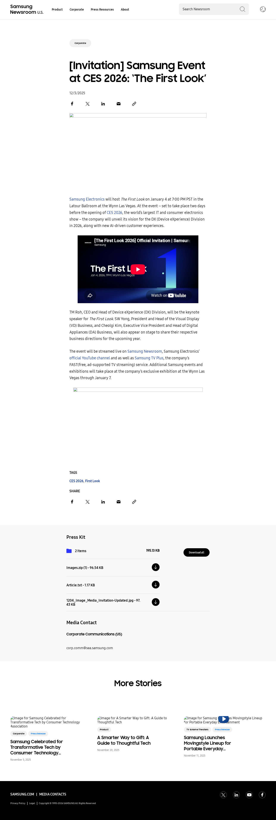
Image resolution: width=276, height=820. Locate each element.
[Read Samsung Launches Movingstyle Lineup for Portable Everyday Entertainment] (223, 720)
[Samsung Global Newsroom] (263, 9)
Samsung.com (22, 794)
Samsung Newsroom (144, 351)
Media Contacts (52, 794)
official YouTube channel (89, 358)
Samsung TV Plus (149, 358)
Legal (32, 803)
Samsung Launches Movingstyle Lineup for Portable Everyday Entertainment (207, 743)
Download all (196, 552)
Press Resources (102, 9)
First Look (92, 481)
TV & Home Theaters (198, 729)
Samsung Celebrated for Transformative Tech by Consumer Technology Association (36, 747)
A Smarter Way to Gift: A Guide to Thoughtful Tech (124, 740)
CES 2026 (114, 212)
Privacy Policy (17, 803)
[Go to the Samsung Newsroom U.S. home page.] (27, 10)
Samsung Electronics (87, 199)
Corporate (77, 9)
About (125, 9)
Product (57, 9)
